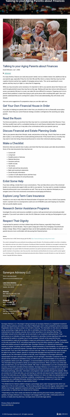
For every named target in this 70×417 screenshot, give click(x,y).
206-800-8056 (11, 276)
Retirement (8, 73)
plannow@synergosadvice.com (13, 278)
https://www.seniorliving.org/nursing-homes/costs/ (43, 238)
